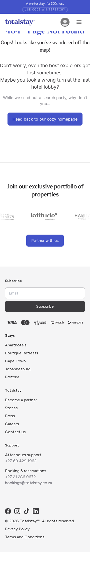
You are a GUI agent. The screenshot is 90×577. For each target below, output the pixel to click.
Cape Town (15, 361)
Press (10, 416)
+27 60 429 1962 (20, 460)
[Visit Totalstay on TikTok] (27, 511)
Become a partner (21, 400)
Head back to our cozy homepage (45, 119)
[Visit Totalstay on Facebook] (8, 511)
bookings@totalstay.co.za (28, 482)
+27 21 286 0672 (20, 476)
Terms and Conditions (24, 537)
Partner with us (45, 240)
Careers (12, 424)
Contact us (15, 432)
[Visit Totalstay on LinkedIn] (36, 511)
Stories (11, 408)
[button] (79, 22)
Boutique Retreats (21, 353)
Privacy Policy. (17, 529)
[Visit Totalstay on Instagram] (17, 511)
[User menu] (65, 22)
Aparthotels (15, 345)
